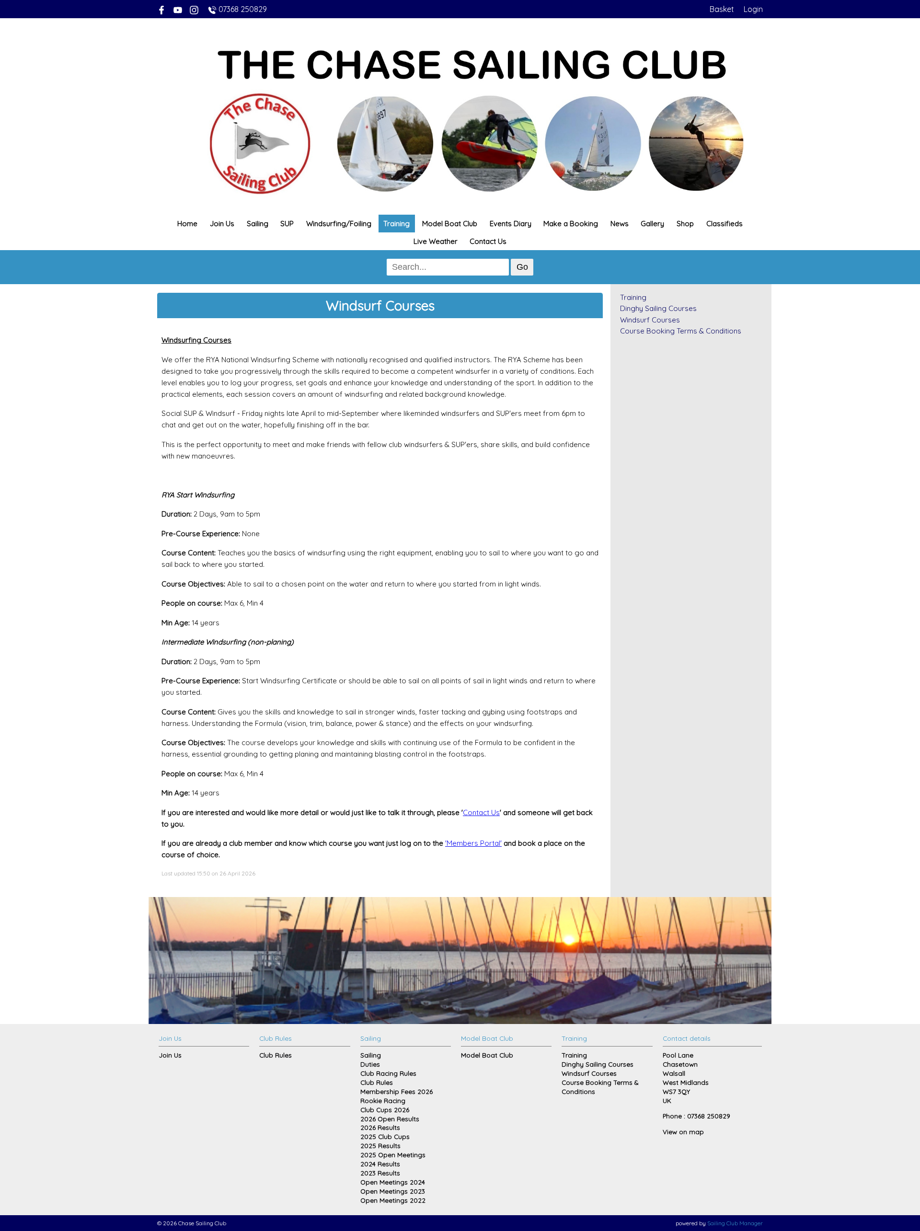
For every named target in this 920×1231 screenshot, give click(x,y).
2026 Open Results (389, 1119)
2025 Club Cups (385, 1136)
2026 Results (380, 1127)
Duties (370, 1064)
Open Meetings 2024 (392, 1182)
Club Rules (275, 1055)
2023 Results (380, 1173)
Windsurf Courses (650, 319)
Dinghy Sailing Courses (658, 308)
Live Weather (436, 241)
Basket (722, 9)
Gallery (652, 223)
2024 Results (380, 1164)
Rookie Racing (382, 1100)
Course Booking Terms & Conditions (680, 330)
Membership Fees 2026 (396, 1091)
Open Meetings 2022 (393, 1200)
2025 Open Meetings (393, 1154)
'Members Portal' (473, 843)
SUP (287, 223)
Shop (685, 223)
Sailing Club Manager (735, 1223)
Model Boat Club (449, 223)
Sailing (257, 223)
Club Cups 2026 (384, 1109)
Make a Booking (570, 223)
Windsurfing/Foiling (338, 223)
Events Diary (510, 223)
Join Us (222, 223)
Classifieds (724, 223)
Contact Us (488, 241)
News (619, 223)
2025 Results (380, 1145)
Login (753, 9)
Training (396, 223)
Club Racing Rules (388, 1073)
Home (187, 223)
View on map (683, 1131)
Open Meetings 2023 (392, 1191)
